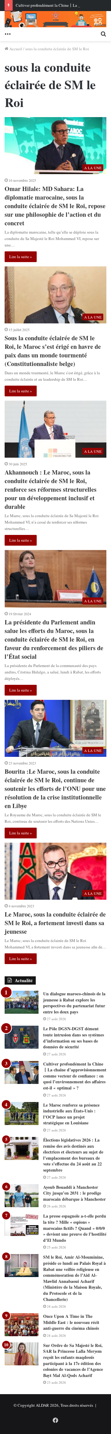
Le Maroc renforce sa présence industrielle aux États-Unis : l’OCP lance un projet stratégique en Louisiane (71, 1114)
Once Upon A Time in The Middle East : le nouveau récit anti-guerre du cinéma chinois (71, 1322)
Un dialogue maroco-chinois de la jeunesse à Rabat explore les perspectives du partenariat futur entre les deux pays (74, 1002)
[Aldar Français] (55, 19)
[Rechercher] (103, 33)
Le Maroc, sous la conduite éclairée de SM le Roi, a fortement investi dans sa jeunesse (55, 923)
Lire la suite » (20, 256)
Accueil (15, 48)
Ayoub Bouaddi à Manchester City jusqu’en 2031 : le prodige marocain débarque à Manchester (74, 1193)
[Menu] (8, 33)
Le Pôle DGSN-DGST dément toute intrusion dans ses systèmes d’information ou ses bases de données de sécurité (73, 1037)
